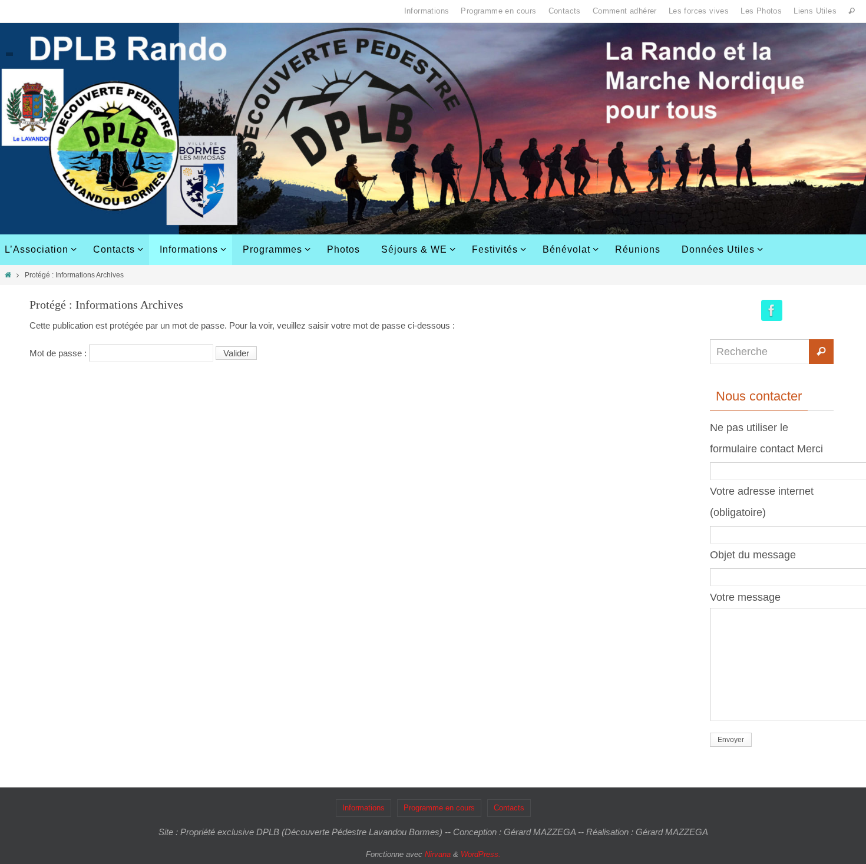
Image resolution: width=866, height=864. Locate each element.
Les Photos (761, 10)
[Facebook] (771, 311)
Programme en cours (498, 10)
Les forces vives (699, 10)
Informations (426, 10)
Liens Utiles (815, 10)
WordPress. (481, 854)
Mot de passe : (59, 353)
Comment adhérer (625, 10)
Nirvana (438, 854)
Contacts (564, 10)
